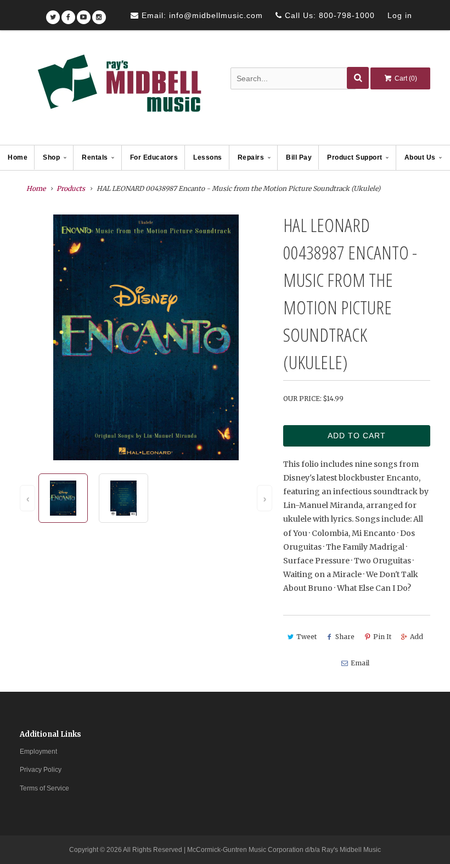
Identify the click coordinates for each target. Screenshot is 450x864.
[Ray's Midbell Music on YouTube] (84, 13)
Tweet (306, 637)
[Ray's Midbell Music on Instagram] (99, 13)
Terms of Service (44, 788)
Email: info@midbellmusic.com (201, 15)
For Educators (154, 157)
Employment (38, 751)
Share (345, 637)
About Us (420, 157)
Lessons (207, 157)
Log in (399, 15)
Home (17, 157)
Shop (51, 157)
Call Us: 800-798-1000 (328, 15)
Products (71, 188)
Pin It (382, 637)
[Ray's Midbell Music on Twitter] (53, 13)
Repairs (251, 157)
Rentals (95, 157)
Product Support (355, 157)
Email (360, 663)
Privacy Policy (40, 769)
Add (416, 637)
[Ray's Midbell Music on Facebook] (68, 13)
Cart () (405, 78)
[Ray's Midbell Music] (118, 88)
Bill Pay (299, 157)
